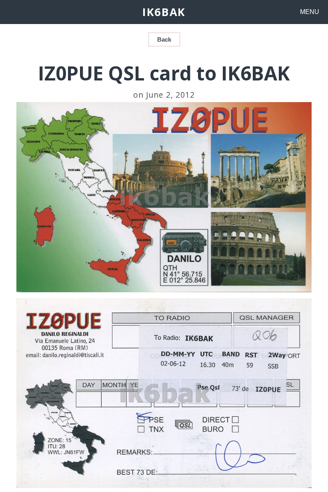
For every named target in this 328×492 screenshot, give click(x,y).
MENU (309, 11)
